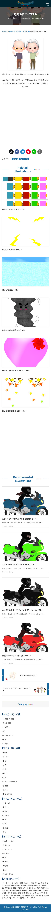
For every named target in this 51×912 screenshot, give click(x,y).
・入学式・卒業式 (8, 719)
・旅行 (4, 765)
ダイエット (14, 895)
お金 (6, 885)
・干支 (4, 857)
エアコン (23, 898)
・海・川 (4, 773)
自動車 (7, 888)
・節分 (4, 739)
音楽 (29, 885)
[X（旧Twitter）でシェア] (11, 151)
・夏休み (5, 790)
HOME (4, 31)
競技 (42, 883)
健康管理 (17, 890)
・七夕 (4, 761)
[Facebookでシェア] (17, 151)
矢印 (21, 883)
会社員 (11, 885)
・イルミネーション (8, 841)
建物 (16, 885)
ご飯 (36, 895)
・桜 (3, 731)
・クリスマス (6, 845)
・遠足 (4, 832)
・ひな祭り (5, 727)
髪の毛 (21, 895)
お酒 (32, 895)
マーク (10, 883)
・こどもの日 (6, 723)
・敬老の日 (6, 815)
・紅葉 (4, 819)
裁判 (38, 888)
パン (10, 898)
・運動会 (5, 828)
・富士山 (5, 811)
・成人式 (5, 861)
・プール (5, 757)
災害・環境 (43, 893)
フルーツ (16, 898)
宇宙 (32, 883)
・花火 (4, 777)
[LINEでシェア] (34, 151)
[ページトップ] (46, 907)
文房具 (28, 893)
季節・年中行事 (25, 18)
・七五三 (5, 807)
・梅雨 (4, 769)
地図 (36, 890)
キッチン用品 (43, 895)
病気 (23, 890)
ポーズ (25, 888)
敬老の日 (16, 18)
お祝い (30, 890)
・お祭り (5, 752)
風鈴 (15, 893)
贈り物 (9, 893)
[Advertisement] (25, 118)
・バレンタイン (7, 849)
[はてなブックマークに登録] (22, 151)
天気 (40, 890)
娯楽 (25, 885)
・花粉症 (5, 743)
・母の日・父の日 (8, 735)
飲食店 (34, 885)
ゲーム (37, 883)
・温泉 (4, 870)
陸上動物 (9, 890)
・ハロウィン (6, 803)
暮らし (34, 888)
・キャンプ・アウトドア (9, 781)
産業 (20, 885)
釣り (46, 883)
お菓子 (27, 895)
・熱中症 (5, 785)
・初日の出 (6, 853)
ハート (5, 883)
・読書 (4, 823)
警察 (43, 888)
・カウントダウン (7, 874)
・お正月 (5, 866)
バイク (40, 885)
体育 (19, 893)
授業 (23, 893)
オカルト (27, 883)
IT (3, 885)
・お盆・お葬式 (7, 794)
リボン (16, 883)
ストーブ (30, 898)
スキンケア (6, 895)
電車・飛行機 (18, 888)
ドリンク (5, 898)
